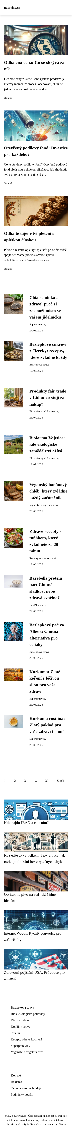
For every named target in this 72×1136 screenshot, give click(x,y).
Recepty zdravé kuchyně (42, 558)
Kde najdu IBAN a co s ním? (26, 823)
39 (46, 780)
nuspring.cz (12, 7)
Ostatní (8, 98)
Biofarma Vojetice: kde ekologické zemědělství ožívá (47, 444)
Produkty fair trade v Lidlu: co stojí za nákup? (47, 398)
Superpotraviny (37, 324)
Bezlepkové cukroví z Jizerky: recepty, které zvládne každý (48, 351)
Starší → (62, 780)
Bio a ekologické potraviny (44, 411)
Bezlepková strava (39, 364)
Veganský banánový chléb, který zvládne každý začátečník (48, 491)
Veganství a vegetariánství (43, 505)
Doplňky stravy (37, 605)
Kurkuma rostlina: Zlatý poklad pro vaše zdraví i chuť (47, 725)
